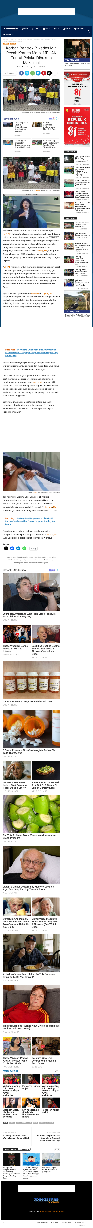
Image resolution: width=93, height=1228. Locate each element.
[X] (27, 73)
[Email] (49, 73)
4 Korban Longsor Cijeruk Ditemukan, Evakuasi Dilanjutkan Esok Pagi (48, 1138)
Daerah (36, 29)
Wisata (47, 29)
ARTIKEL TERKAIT (10, 1149)
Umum (25, 29)
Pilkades (35, 293)
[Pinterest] (43, 73)
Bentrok (12, 1122)
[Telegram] (38, 73)
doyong (24, 1122)
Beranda (5, 39)
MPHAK (7, 234)
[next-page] (58, 1149)
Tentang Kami (55, 1222)
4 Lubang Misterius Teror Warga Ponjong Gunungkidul (16, 1136)
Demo (18, 1122)
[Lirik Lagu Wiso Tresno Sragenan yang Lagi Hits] (69, 272)
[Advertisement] (46, 11)
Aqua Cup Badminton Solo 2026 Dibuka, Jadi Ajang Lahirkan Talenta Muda (82, 183)
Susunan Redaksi (42, 1222)
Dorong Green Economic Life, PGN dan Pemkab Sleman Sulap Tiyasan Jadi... (82, 194)
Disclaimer (82, 1225)
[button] (88, 31)
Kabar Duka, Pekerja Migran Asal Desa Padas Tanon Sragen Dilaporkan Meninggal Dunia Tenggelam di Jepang (31, 1172)
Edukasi (8, 34)
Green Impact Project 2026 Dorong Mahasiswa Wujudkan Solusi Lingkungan (82, 171)
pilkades (42, 1122)
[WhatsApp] (32, 73)
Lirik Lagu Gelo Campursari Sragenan (82, 234)
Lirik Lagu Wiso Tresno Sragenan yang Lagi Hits (81, 271)
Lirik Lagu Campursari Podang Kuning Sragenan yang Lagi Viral (82, 283)
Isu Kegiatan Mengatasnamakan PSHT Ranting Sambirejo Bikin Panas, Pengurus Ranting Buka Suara (11, 1172)
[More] (55, 73)
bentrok (35, 492)
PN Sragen (37, 190)
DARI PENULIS (24, 1149)
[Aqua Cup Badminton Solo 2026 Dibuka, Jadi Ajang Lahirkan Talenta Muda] (69, 183)
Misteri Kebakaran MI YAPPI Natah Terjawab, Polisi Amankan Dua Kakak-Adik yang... (82, 206)
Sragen (18, 39)
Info (57, 29)
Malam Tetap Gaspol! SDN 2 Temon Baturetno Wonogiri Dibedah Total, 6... (82, 159)
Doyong (39, 250)
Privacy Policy (79, 1222)
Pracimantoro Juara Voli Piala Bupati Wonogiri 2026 (82, 224)
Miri (45, 250)
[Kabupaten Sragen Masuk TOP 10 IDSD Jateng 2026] (51, 1159)
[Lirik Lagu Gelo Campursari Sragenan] (69, 236)
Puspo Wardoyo (27, 67)
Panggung (80, 29)
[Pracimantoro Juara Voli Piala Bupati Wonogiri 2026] (69, 225)
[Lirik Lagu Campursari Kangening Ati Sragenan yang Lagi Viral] (69, 259)
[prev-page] (55, 1149)
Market (67, 29)
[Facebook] (21, 73)
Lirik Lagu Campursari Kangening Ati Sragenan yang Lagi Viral (82, 260)
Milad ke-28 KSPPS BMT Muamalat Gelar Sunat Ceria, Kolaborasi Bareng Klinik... (82, 247)
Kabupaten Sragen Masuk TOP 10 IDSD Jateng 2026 (49, 1169)
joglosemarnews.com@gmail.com (52, 1211)
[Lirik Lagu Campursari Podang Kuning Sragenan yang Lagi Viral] (69, 282)
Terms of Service (67, 1222)
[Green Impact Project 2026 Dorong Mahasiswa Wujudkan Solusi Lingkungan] (69, 170)
